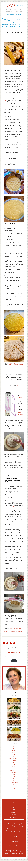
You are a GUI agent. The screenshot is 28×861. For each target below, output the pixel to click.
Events (13, 764)
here (14, 618)
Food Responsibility (14, 770)
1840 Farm (7, 821)
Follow (14, 660)
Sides (14, 788)
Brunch (14, 750)
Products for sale (15, 628)
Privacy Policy (8, 853)
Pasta (14, 778)
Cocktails (14, 752)
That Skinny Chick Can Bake (20, 828)
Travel (14, 794)
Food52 (7, 830)
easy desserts (15, 364)
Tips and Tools (14, 811)
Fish (14, 768)
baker (5, 100)
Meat (14, 776)
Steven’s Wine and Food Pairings (20, 823)
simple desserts (14, 365)
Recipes (14, 809)
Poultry (14, 780)
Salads (14, 784)
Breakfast (14, 748)
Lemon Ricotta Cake (14, 32)
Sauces (14, 786)
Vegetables (14, 796)
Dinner (14, 762)
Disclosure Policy (15, 853)
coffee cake (11, 364)
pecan (21, 631)
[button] (14, 180)
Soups (14, 790)
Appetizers (14, 746)
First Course (14, 766)
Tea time (13, 363)
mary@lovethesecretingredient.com (14, 845)
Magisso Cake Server (17, 506)
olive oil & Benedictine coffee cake (14, 631)
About (14, 807)
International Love (14, 812)
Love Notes (14, 814)
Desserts (10, 363)
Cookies (14, 756)
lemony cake (8, 365)
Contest (14, 754)
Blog (14, 806)
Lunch (14, 774)
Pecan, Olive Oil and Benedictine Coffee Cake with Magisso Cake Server (14, 378)
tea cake (18, 365)
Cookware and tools (14, 758)
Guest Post (14, 772)
